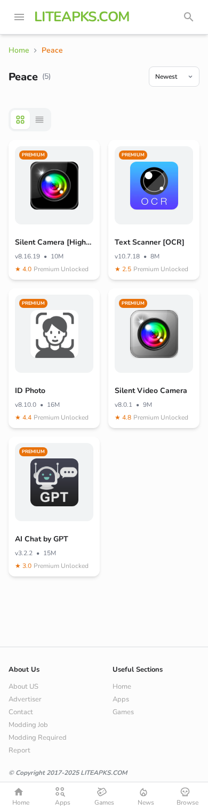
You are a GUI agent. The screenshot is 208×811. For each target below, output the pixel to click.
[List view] (39, 119)
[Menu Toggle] (19, 17)
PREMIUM (33, 155)
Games (123, 712)
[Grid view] (20, 119)
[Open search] (188, 17)
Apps (121, 699)
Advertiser (25, 699)
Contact (21, 712)
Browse (187, 802)
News (146, 802)
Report (19, 750)
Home (122, 686)
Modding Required (38, 737)
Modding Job (28, 725)
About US (23, 686)
